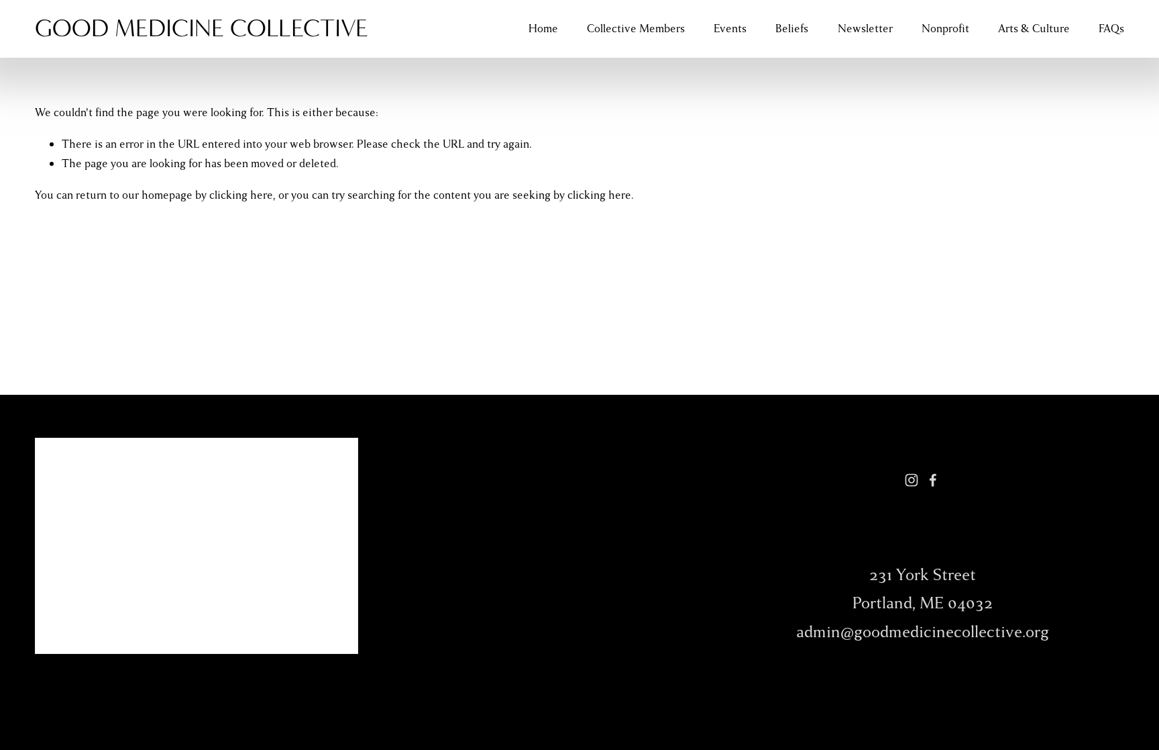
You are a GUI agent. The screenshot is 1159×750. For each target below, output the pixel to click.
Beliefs (791, 28)
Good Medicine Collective (201, 28)
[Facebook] (933, 480)
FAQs (1111, 28)
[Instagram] (911, 480)
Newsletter (865, 28)
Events (730, 28)
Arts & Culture (1034, 28)
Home (543, 28)
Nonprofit (945, 28)
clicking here (241, 195)
